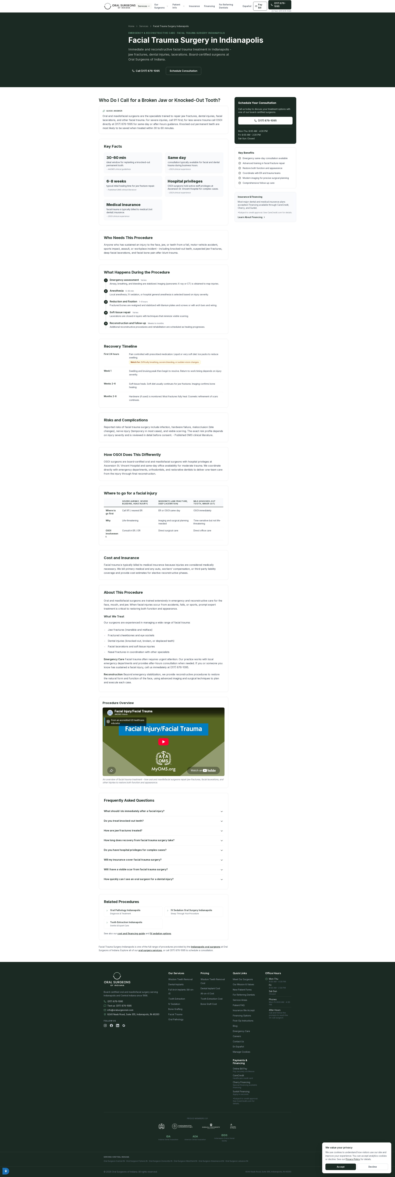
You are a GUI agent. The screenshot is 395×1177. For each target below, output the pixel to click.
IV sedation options (160, 933)
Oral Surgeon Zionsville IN (160, 1161)
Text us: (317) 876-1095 (119, 1005)
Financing (209, 6)
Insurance (194, 6)
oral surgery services (150, 950)
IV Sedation (174, 1004)
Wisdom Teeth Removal (180, 979)
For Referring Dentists (226, 6)
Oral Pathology (175, 1019)
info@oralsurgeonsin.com (120, 1010)
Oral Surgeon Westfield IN (185, 1161)
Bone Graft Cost (209, 1004)
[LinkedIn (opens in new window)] (117, 1025)
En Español (238, 1046)
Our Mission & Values (243, 984)
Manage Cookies (241, 1051)
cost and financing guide (131, 933)
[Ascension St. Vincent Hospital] (233, 1126)
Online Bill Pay (243, 1070)
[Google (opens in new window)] (123, 1025)
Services (142, 6)
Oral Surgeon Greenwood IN (211, 1161)
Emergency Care (241, 1031)
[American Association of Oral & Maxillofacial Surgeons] (161, 1126)
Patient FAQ (239, 1005)
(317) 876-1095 (267, 120)
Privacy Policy (353, 1159)
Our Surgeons (159, 6)
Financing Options (242, 1015)
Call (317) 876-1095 (148, 70)
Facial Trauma (175, 1014)
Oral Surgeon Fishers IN (137, 1161)
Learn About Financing (250, 217)
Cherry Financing (245, 1085)
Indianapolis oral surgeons (205, 946)
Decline (372, 1166)
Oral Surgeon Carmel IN (114, 1161)
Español (247, 6)
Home (131, 26)
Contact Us (238, 1041)
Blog (235, 1026)
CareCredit (243, 1076)
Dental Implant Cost (210, 988)
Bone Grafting (175, 1009)
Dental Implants (176, 984)
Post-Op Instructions (243, 1020)
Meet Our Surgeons (243, 979)
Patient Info (176, 6)
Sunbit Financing (241, 1092)
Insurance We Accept (244, 1010)
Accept (341, 1166)
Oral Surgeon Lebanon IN (236, 1161)
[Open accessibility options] (5, 1171)
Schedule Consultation (183, 70)
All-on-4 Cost (207, 993)
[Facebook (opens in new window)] (111, 1025)
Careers (237, 1036)
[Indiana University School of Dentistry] (211, 1126)
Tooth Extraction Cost (211, 998)
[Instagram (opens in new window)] (105, 1025)
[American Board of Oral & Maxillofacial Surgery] (182, 1126)
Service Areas (240, 1000)
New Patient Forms (242, 989)
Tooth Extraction (176, 998)
